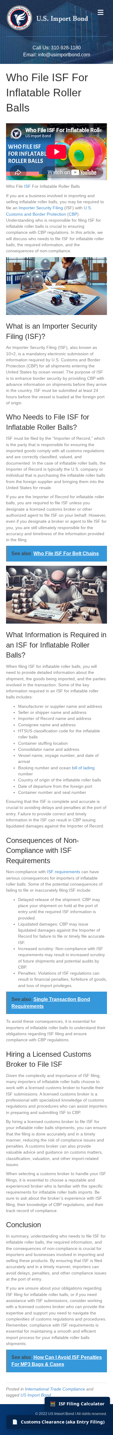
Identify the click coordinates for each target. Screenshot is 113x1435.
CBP (73, 214)
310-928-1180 (66, 47)
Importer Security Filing (41, 207)
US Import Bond (35, 1395)
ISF (27, 186)
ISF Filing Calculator (77, 1403)
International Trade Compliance (55, 1389)
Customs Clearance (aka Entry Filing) (58, 1422)
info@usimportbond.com (64, 54)
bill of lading (83, 767)
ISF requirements (63, 871)
